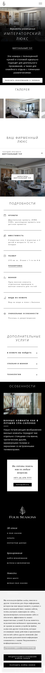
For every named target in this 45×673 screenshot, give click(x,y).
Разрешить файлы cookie (22, 665)
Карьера (11, 538)
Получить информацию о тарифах (22, 80)
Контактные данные (17, 543)
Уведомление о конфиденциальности (19, 648)
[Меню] (40, 3)
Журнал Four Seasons (17, 583)
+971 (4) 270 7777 (22, 478)
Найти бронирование (17, 558)
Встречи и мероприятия (18, 563)
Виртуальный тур (23, 48)
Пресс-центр (13, 578)
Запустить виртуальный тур (22, 177)
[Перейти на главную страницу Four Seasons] (4, 3)
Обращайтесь (22, 484)
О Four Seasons (14, 533)
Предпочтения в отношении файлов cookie (22, 657)
